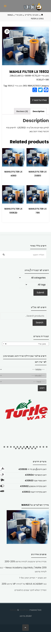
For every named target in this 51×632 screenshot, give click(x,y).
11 (14, 447)
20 (19, 448)
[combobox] (25, 344)
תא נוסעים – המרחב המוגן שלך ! (32, 577)
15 (35, 448)
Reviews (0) (22, 111)
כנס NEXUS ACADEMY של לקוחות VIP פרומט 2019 (24, 583)
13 (7, 447)
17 (29, 448)
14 (4, 447)
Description (38, 111)
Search (39, 322)
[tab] (38, 111)
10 (17, 447)
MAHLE (11, 85)
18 (25, 448)
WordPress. (19, 610)
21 (16, 448)
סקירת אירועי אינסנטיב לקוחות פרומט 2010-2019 (25, 561)
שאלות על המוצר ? (39, 100)
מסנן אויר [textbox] (26, 343)
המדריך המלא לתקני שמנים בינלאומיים (30, 590)
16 (32, 448)
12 (11, 447)
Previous (6, 421)
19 (22, 448)
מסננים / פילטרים (31, 15)
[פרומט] (32, 6)
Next (45, 420)
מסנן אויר (18, 15)
